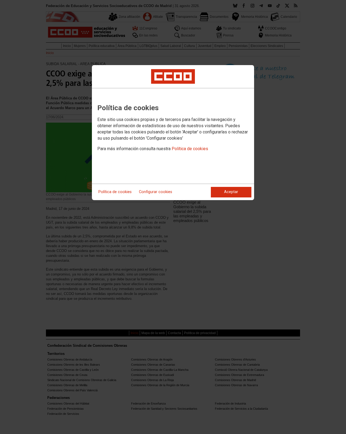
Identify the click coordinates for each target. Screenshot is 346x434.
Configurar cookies (155, 192)
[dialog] (173, 132)
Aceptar (231, 192)
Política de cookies (190, 148)
